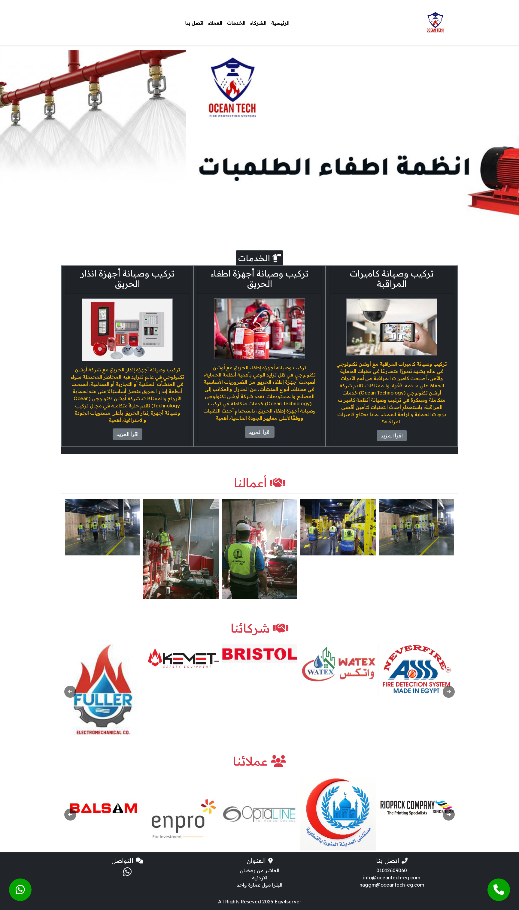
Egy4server (288, 902)
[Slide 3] (254, 225)
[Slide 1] (275, 225)
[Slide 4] (243, 225)
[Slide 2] (264, 225)
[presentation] (70, 692)
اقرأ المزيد (392, 436)
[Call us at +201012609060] (498, 889)
